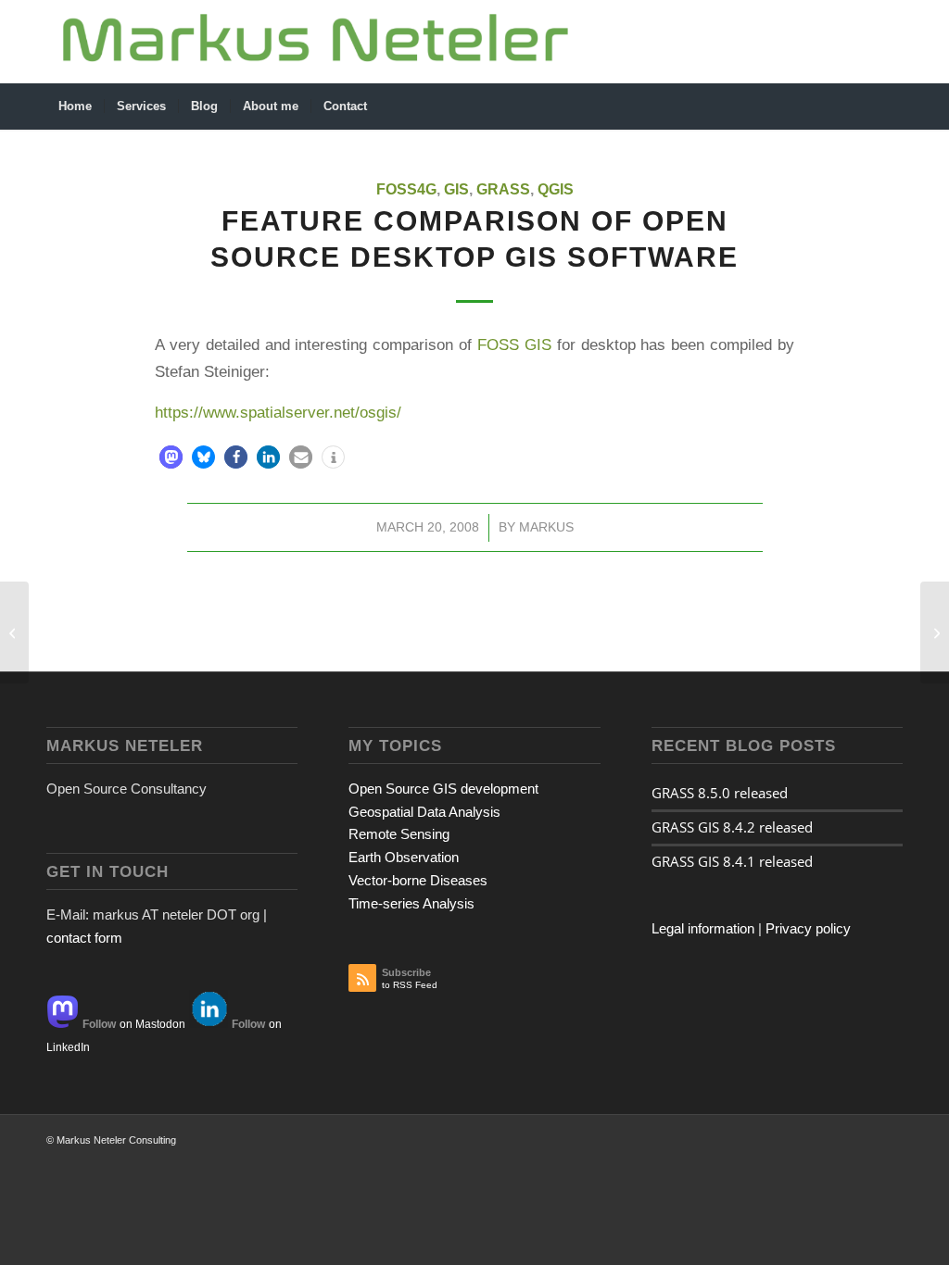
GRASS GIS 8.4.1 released (732, 861)
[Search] (891, 106)
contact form (84, 938)
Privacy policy (808, 928)
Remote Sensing (398, 834)
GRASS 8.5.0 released (720, 792)
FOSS (498, 344)
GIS (456, 189)
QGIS (556, 189)
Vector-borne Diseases (417, 880)
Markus (546, 527)
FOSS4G (406, 189)
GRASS (503, 189)
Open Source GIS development (443, 788)
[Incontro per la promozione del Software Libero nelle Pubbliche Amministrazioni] (14, 632)
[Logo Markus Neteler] (316, 41)
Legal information (703, 928)
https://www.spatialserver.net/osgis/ (278, 412)
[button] (171, 457)
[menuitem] (75, 106)
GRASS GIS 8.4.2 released (732, 827)
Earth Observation (403, 857)
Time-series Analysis (411, 903)
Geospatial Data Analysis (424, 812)
